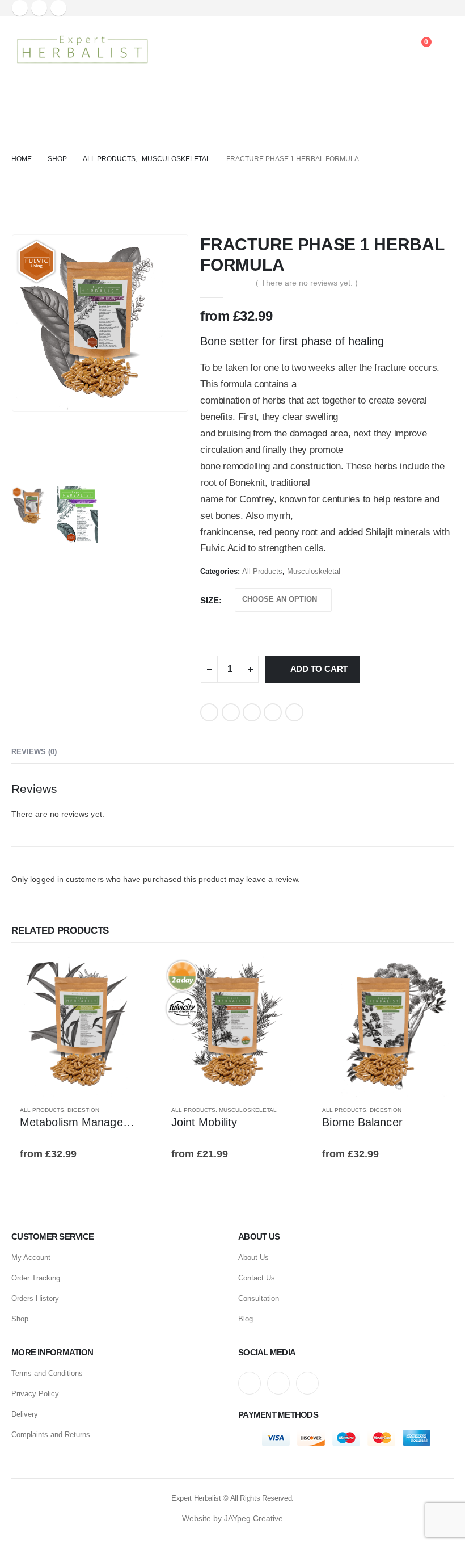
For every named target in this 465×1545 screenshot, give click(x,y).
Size (209, 600)
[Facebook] (20, 8)
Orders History (35, 1298)
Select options (132, 975)
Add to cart (319, 669)
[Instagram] (58, 8)
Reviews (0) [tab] (34, 752)
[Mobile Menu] (172, 49)
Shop (19, 1319)
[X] (39, 8)
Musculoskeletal (313, 571)
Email (294, 712)
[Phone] (387, 49)
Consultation (258, 1298)
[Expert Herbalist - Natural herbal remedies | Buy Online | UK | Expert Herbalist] (82, 49)
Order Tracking (35, 1278)
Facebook (209, 712)
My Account (30, 1257)
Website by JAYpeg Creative (232, 1518)
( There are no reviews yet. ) (307, 282)
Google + (273, 712)
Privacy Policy (35, 1393)
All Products (262, 571)
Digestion (83, 1110)
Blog (245, 1319)
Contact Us (256, 1278)
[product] (81, 1026)
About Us (253, 1257)
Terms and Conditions (47, 1373)
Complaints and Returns (50, 1434)
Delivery (24, 1414)
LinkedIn (252, 712)
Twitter (231, 712)
